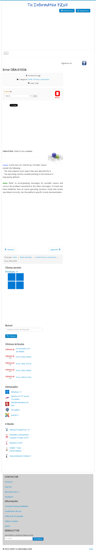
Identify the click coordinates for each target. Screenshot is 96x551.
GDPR (7, 526)
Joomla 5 (14, 415)
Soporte (8, 487)
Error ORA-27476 (23, 363)
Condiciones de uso (13, 511)
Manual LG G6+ (16, 443)
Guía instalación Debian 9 (20, 456)
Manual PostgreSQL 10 (20, 429)
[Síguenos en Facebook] (84, 63)
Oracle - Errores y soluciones (38, 79)
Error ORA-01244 (23, 377)
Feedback (9, 497)
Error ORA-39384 (23, 357)
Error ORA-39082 (23, 370)
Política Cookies (11, 521)
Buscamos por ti (12, 491)
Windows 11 (16, 392)
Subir (91, 549)
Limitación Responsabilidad (16, 506)
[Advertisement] (48, 31)
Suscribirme (38, 539)
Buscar (12, 336)
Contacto (8, 481)
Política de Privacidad (14, 516)
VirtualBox (15, 409)
